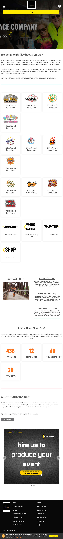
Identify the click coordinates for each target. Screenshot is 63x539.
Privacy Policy (19, 537)
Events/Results (18, 506)
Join (31, 12)
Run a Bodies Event (47, 279)
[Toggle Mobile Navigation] (4, 6)
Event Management (19, 514)
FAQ (38, 525)
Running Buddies (18, 521)
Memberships (41, 517)
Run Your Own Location (47, 308)
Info (14, 502)
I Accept (54, 536)
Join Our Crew (17, 517)
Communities (41, 510)
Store (15, 510)
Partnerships (17, 525)
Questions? (7, 420)
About (39, 502)
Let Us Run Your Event (47, 294)
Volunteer (40, 514)
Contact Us (40, 521)
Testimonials (41, 506)
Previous (6, 458)
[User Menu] (59, 6)
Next (59, 458)
